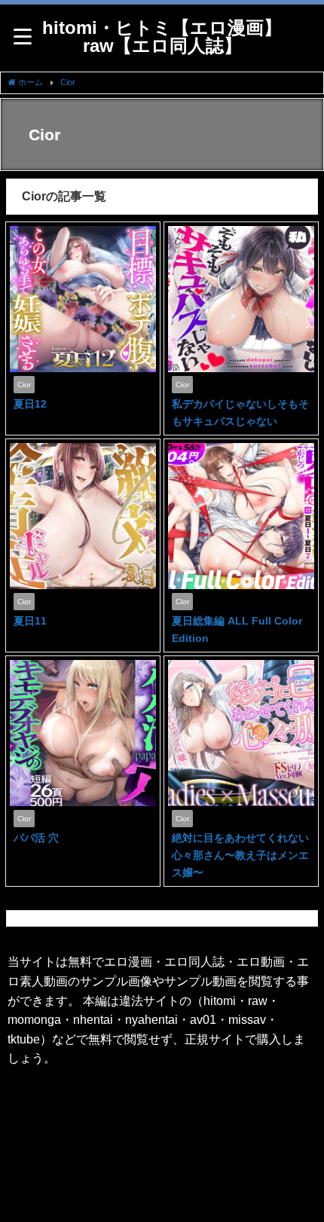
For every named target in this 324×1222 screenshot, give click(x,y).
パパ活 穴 (36, 837)
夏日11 (30, 621)
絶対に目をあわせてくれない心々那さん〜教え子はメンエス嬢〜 (240, 855)
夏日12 (30, 404)
